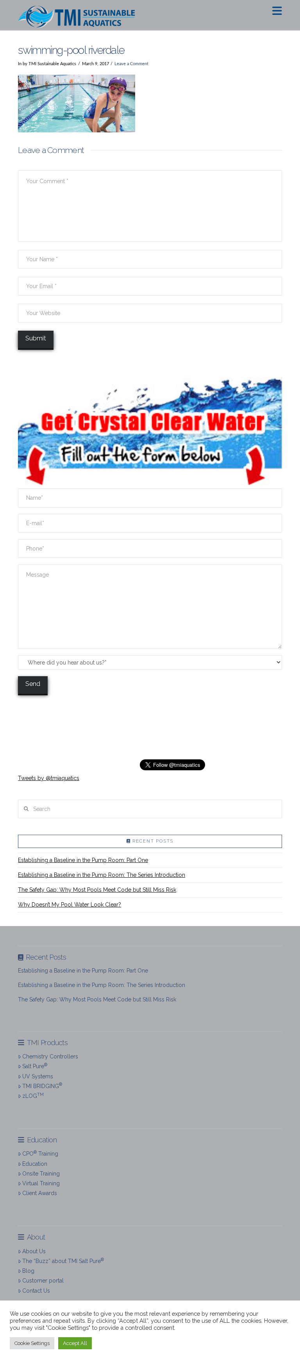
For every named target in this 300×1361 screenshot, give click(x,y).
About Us (34, 1251)
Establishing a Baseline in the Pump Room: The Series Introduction (101, 875)
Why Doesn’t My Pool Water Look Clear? (69, 904)
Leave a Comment (131, 64)
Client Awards (39, 1193)
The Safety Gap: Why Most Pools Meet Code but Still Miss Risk (97, 890)
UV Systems (37, 1076)
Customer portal (43, 1280)
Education (34, 1164)
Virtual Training (41, 1183)
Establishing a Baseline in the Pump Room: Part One (83, 860)
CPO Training (40, 1153)
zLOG (33, 1095)
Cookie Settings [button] (32, 1343)
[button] (277, 11)
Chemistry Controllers (50, 1056)
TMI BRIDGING (42, 1085)
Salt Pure (34, 1065)
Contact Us (36, 1291)
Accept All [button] (75, 1343)
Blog (28, 1271)
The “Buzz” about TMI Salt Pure (63, 1260)
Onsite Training (41, 1173)
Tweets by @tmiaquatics (48, 778)
